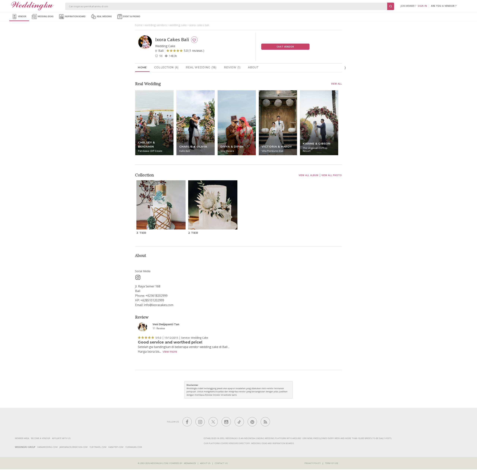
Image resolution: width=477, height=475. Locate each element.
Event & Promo (131, 16)
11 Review (159, 328)
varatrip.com (115, 447)
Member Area (22, 438)
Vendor (21, 16)
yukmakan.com (133, 447)
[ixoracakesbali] (138, 277)
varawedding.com (47, 447)
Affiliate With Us (61, 438)
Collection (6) (166, 67)
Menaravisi (190, 463)
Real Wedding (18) (201, 67)
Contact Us (221, 463)
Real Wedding (104, 16)
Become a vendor (40, 438)
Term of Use (331, 463)
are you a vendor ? (444, 5)
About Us (205, 463)
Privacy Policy (312, 463)
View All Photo (331, 175)
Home (142, 67)
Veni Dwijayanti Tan (166, 324)
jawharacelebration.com (73, 447)
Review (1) (232, 67)
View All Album (308, 175)
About (253, 67)
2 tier (193, 232)
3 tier (141, 232)
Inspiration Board (75, 16)
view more (170, 352)
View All (336, 83)
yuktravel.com (97, 447)
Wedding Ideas (45, 16)
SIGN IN (422, 5)
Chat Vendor (285, 46)
